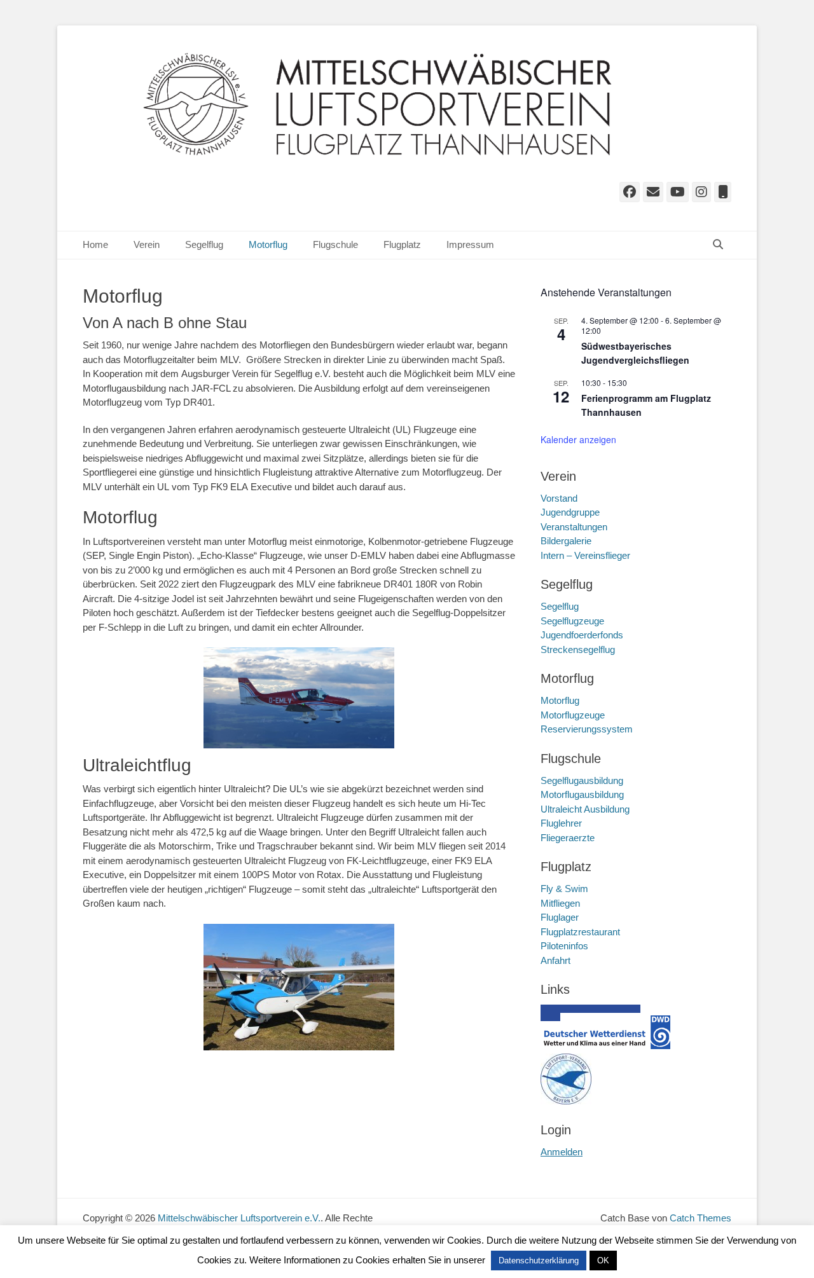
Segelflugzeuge (572, 620)
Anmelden (562, 1151)
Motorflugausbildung (582, 794)
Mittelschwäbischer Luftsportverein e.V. (239, 1218)
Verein (147, 244)
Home (95, 244)
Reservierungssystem (587, 729)
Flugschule (335, 244)
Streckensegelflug (578, 649)
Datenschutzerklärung (539, 1260)
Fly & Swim (564, 888)
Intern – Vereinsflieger (585, 555)
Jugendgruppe (570, 512)
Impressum (470, 244)
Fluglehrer (561, 823)
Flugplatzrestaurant (580, 931)
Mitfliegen (560, 903)
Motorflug (268, 244)
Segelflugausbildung (582, 780)
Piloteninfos (564, 945)
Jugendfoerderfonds (582, 634)
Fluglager (560, 917)
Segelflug (204, 244)
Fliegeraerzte (568, 837)
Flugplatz (402, 244)
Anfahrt (555, 960)
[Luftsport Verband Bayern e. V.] (566, 1101)
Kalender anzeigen (578, 439)
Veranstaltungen (574, 526)
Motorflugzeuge (573, 715)
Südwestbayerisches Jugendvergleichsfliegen (635, 353)
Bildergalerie (566, 540)
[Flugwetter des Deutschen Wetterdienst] (607, 1045)
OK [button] (603, 1260)
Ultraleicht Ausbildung (585, 809)
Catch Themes (700, 1218)
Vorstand (559, 498)
